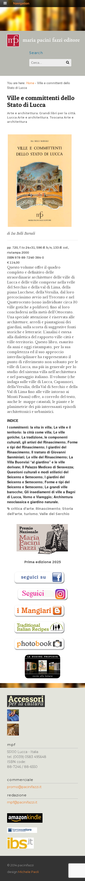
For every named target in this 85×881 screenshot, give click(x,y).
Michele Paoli (28, 872)
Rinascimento (48, 509)
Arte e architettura (22, 113)
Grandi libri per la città (57, 113)
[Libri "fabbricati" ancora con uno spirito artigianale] (45, 45)
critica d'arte (22, 509)
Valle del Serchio (54, 514)
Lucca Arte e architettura (27, 117)
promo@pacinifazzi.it (24, 787)
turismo (31, 514)
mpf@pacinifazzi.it (22, 802)
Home (30, 83)
